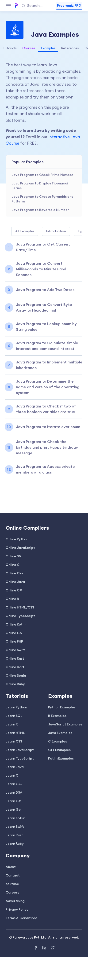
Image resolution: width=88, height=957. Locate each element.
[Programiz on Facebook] (36, 948)
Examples (48, 48)
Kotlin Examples (61, 758)
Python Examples (62, 707)
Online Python (17, 539)
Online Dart (15, 667)
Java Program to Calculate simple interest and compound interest (47, 346)
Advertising (15, 901)
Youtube (12, 884)
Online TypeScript (20, 616)
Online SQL (14, 556)
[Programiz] (16, 5)
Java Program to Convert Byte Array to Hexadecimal (44, 307)
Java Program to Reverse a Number (40, 210)
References (70, 48)
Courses (28, 48)
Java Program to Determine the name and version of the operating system (47, 387)
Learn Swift (15, 826)
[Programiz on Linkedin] (44, 948)
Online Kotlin (16, 624)
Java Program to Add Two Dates (45, 290)
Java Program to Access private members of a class (45, 469)
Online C (12, 565)
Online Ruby (15, 684)
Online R (12, 599)
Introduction (56, 231)
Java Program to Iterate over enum (48, 427)
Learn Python (16, 707)
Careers (12, 892)
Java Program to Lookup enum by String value (46, 326)
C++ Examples (59, 750)
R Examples (57, 716)
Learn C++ (14, 784)
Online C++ (14, 573)
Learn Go (13, 809)
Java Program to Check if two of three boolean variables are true (46, 409)
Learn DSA (14, 792)
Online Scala (16, 675)
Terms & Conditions (21, 918)
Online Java (15, 582)
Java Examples (60, 733)
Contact (13, 875)
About (11, 867)
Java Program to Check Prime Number (42, 175)
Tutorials (10, 48)
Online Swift (15, 650)
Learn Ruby (15, 843)
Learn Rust (14, 835)
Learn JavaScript (20, 750)
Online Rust (15, 658)
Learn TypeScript (20, 758)
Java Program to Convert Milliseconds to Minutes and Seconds (41, 269)
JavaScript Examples (65, 724)
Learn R (12, 724)
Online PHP (14, 641)
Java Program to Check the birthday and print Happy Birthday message (47, 447)
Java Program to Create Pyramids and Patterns (42, 199)
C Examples (57, 741)
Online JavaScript (20, 548)
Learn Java (15, 767)
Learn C (12, 775)
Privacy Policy (17, 909)
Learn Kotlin (15, 818)
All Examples (24, 231)
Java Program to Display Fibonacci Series (39, 186)
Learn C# (13, 801)
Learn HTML (15, 733)
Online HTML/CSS (20, 607)
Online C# (14, 590)
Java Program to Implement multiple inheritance (49, 365)
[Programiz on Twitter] (52, 948)
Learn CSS (14, 741)
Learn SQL (14, 716)
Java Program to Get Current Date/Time (43, 247)
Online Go (14, 633)
